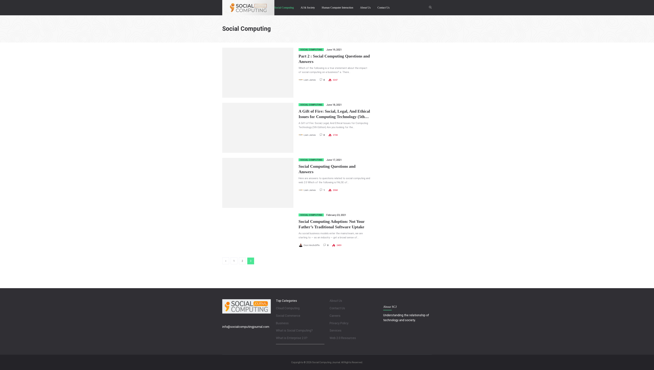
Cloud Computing (288, 308)
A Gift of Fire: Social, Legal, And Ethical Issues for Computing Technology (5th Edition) (334, 116)
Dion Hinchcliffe (312, 245)
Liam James (310, 80)
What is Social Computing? (294, 330)
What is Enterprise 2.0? (291, 338)
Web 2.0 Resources (343, 338)
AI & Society (308, 7)
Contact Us (383, 7)
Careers (335, 315)
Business (282, 323)
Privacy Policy (339, 323)
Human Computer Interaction (337, 7)
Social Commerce (288, 315)
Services (335, 330)
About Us (365, 7)
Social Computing (284, 7)
